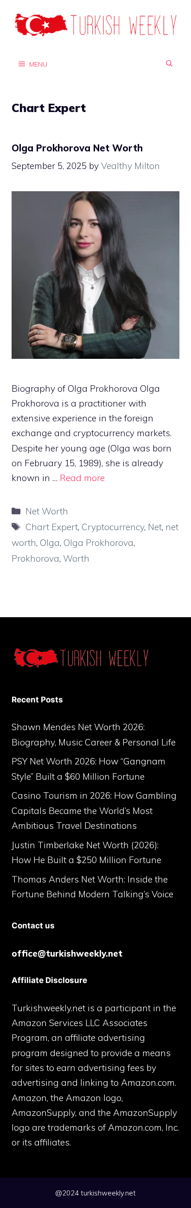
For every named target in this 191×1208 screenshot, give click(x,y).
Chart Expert (51, 526)
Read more (82, 477)
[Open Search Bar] (169, 64)
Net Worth (46, 511)
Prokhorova (35, 558)
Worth (76, 558)
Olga (50, 542)
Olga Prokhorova (99, 542)
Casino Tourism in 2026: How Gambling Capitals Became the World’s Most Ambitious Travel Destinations (94, 810)
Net (155, 526)
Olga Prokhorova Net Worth (77, 148)
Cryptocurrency (113, 526)
